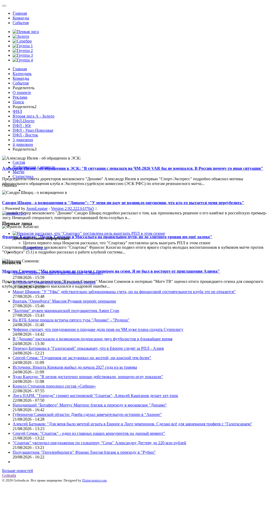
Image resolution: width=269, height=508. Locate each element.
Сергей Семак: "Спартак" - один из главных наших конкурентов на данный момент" (89, 433)
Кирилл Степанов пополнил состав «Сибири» (54, 386)
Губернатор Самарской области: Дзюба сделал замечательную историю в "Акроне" (87, 414)
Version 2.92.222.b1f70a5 (72, 208)
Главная (20, 13)
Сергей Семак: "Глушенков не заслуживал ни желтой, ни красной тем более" (82, 358)
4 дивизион (23, 144)
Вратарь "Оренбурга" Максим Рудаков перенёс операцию (64, 301)
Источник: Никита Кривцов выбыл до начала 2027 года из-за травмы (75, 367)
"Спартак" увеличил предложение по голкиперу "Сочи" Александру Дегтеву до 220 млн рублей (99, 443)
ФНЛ (17, 111)
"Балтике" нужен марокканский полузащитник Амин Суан (66, 310)
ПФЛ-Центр (23, 121)
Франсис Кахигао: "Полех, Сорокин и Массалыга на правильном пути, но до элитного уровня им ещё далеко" (107, 237)
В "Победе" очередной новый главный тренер (54, 282)
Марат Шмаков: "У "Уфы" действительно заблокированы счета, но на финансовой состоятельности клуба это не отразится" (124, 291)
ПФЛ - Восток (25, 135)
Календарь (22, 73)
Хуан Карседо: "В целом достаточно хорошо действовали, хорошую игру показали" (88, 376)
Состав (19, 162)
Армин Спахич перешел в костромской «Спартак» (58, 273)
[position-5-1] (14, 213)
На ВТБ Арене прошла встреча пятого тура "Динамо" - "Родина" (71, 320)
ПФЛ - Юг (22, 125)
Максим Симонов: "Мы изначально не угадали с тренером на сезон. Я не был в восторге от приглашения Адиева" (111, 271)
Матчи (18, 172)
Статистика (23, 176)
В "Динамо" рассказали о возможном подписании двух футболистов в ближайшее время (92, 339)
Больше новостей (17, 470)
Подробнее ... (35, 247)
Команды (21, 18)
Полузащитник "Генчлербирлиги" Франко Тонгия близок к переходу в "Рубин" (84, 452)
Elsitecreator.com (94, 480)
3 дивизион (23, 139)
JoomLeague (37, 208)
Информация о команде (34, 167)
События (21, 22)
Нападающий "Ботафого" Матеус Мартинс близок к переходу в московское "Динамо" (90, 405)
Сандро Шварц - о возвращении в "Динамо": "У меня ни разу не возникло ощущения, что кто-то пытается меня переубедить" (123, 202)
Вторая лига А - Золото (33, 116)
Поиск (18, 102)
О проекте (22, 92)
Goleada (9, 475)
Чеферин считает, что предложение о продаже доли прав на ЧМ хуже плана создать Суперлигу (98, 329)
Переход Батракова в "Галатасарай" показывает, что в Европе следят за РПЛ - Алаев (88, 348)
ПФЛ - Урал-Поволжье (33, 130)
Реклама (20, 97)
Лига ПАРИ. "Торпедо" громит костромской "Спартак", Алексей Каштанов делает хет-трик (95, 395)
